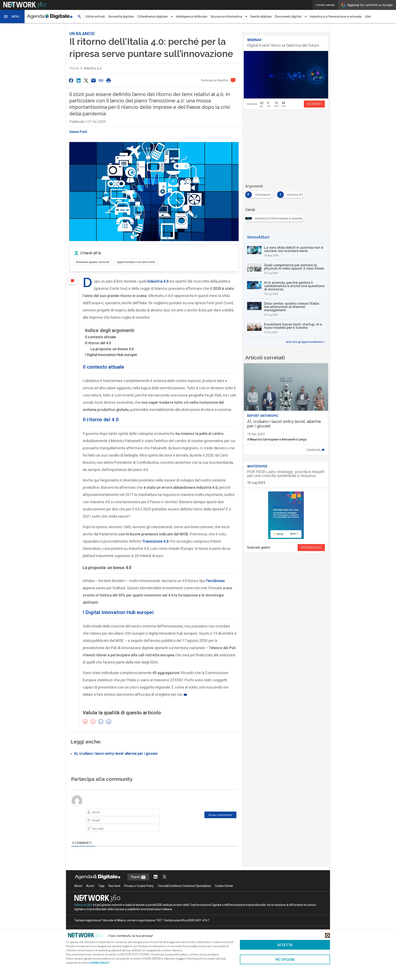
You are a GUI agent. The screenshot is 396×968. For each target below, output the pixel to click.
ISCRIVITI (314, 104)
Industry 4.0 (93, 68)
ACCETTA (284, 945)
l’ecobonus (215, 581)
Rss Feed (114, 886)
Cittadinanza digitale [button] (152, 16)
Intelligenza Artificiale (191, 16)
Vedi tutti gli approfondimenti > (305, 342)
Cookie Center (224, 886)
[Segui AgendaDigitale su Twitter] (164, 877)
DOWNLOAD (311, 547)
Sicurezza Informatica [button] (226, 16)
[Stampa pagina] (108, 80)
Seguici (136, 876)
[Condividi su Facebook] (71, 80)
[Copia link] (101, 80)
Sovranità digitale (121, 16)
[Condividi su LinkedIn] (78, 80)
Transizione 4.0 (155, 541)
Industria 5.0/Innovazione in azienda (336, 16)
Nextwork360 (83, 904)
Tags (101, 886)
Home (74, 68)
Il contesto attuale (100, 337)
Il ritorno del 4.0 (98, 343)
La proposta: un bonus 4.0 (112, 349)
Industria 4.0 (158, 281)
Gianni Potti (78, 132)
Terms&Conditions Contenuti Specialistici (184, 886)
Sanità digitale (261, 16)
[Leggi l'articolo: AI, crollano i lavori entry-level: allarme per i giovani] (286, 409)
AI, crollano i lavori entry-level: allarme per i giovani (115, 753)
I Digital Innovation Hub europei (111, 355)
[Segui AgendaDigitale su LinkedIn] (155, 877)
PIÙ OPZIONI (285, 959)
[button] (12, 16)
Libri (368, 16)
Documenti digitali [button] (288, 16)
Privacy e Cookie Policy (139, 886)
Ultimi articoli (95, 16)
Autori (90, 886)
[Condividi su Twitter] (86, 80)
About (78, 886)
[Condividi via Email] (93, 80)
